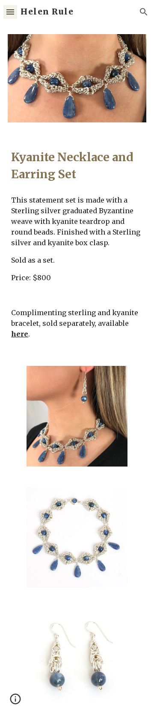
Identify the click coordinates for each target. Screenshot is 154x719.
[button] (10, 11)
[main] (77, 166)
